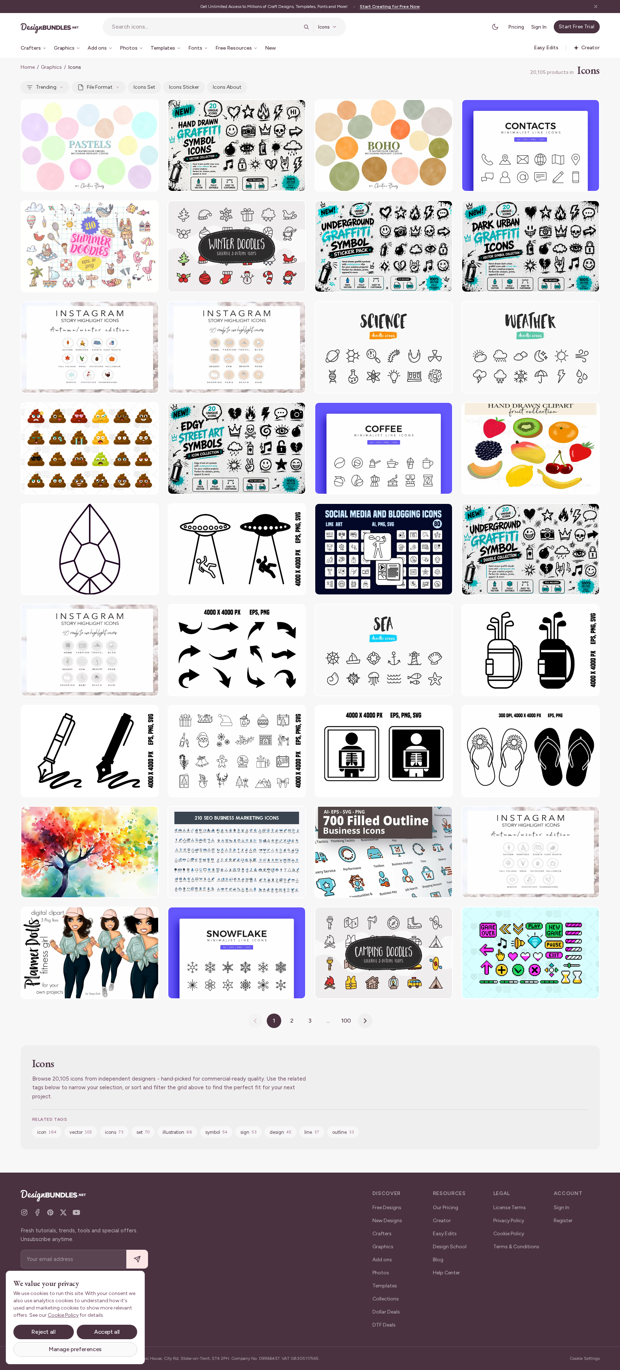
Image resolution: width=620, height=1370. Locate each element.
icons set (144, 87)
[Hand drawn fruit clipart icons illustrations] (530, 448)
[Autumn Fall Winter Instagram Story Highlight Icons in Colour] (89, 347)
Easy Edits (445, 1234)
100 (346, 1020)
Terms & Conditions (516, 1247)
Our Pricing (445, 1207)
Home (28, 67)
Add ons (382, 1260)
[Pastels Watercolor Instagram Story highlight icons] (89, 145)
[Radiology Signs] (383, 751)
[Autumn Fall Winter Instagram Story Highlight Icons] (530, 852)
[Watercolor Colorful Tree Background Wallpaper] (89, 852)
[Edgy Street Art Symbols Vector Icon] (236, 448)
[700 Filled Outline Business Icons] (383, 852)
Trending (46, 87)
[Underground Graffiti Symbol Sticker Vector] (383, 246)
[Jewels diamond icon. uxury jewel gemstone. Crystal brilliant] (89, 549)
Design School (450, 1247)
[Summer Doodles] (89, 246)
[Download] (133, 109)
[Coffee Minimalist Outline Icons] (383, 448)
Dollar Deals (386, 1312)
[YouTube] (76, 1212)
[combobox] (205, 26)
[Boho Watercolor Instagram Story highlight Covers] (383, 145)
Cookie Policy (508, 1234)
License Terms (509, 1207)
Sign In (539, 27)
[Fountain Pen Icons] (89, 751)
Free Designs (386, 1207)
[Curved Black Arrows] (236, 650)
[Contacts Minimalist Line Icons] (530, 145)
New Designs (387, 1220)
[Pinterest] (50, 1212)
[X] (63, 1212)
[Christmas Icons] (236, 751)
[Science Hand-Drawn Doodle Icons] (383, 347)
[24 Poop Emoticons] (89, 448)
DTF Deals (384, 1325)
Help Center (446, 1273)
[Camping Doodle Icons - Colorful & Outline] (383, 952)
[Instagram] (24, 1212)
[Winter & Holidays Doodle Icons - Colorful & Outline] (236, 246)
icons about (227, 87)
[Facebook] (37, 1212)
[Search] (306, 26)
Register (563, 1220)
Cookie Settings (585, 1358)
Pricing (516, 27)
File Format (100, 87)
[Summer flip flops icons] (530, 751)
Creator (442, 1220)
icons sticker (184, 87)
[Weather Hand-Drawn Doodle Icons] (530, 347)
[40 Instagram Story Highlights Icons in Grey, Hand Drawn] (89, 650)
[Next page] (365, 1021)
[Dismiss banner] (596, 6)
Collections (385, 1299)
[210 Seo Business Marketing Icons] (236, 852)
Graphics (51, 67)
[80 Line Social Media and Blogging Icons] (383, 549)
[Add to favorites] (148, 109)
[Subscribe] (137, 1259)
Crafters (382, 1234)
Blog (438, 1260)
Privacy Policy (508, 1220)
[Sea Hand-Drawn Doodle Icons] (383, 650)
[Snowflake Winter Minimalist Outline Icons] (236, 952)
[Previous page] (255, 1021)
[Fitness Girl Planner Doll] (89, 952)
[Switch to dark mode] (495, 27)
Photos (380, 1273)
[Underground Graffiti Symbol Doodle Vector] (530, 549)
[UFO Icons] (236, 549)
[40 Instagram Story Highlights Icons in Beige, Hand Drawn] (236, 347)
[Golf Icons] (530, 650)
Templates (384, 1286)
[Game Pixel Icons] (530, 952)
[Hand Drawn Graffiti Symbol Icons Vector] (236, 145)
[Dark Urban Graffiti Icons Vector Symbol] (530, 246)
